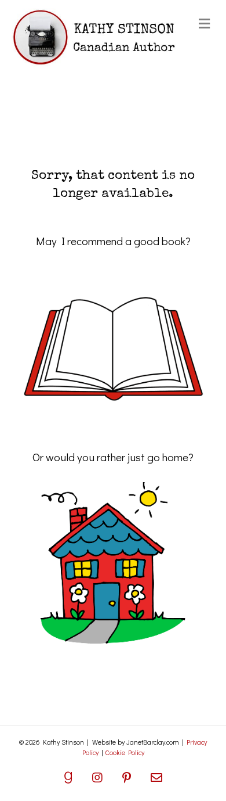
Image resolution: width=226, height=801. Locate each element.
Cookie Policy (124, 752)
